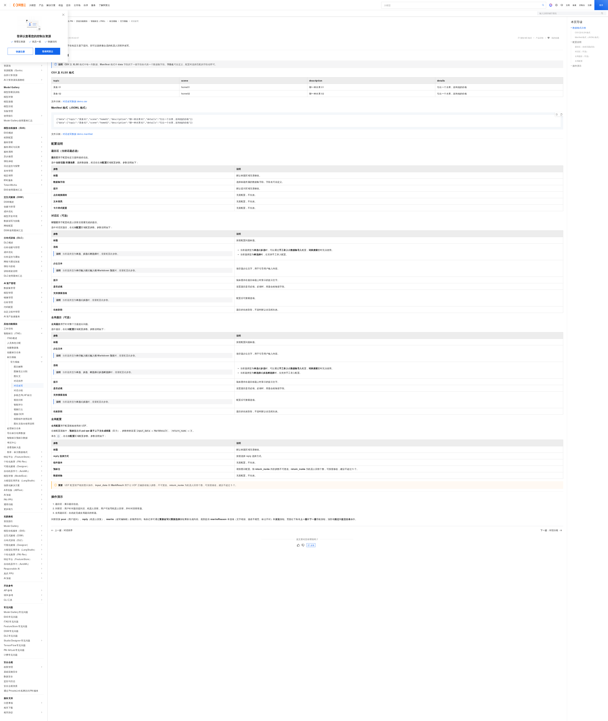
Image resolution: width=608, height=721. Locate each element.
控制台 (582, 5)
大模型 (32, 5)
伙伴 (86, 5)
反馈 (312, 545)
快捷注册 (20, 51)
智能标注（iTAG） (98, 21)
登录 (601, 5)
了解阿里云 (104, 5)
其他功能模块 (82, 21)
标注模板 (113, 21)
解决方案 (51, 5)
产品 (41, 5)
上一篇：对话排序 (64, 530)
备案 (574, 5)
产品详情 (539, 37)
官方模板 (124, 21)
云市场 (77, 5)
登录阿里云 (47, 51)
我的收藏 (555, 37)
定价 (68, 5)
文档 (568, 5)
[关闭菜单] (5, 5)
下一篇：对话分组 (549, 530)
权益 (61, 5)
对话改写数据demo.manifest (78, 133)
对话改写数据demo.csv (75, 101)
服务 (93, 5)
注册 (590, 5)
